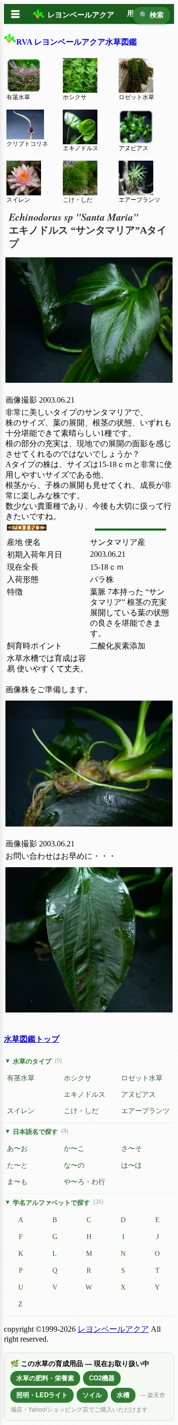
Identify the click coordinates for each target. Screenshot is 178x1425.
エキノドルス (80, 148)
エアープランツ (139, 199)
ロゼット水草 (136, 97)
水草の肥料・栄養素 (45, 1378)
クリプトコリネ (27, 143)
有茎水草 (18, 97)
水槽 (123, 1395)
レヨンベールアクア (113, 1329)
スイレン (18, 199)
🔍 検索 (151, 15)
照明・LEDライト (42, 1395)
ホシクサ (75, 97)
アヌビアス (133, 148)
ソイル (92, 1395)
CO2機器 (102, 1378)
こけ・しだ (77, 199)
